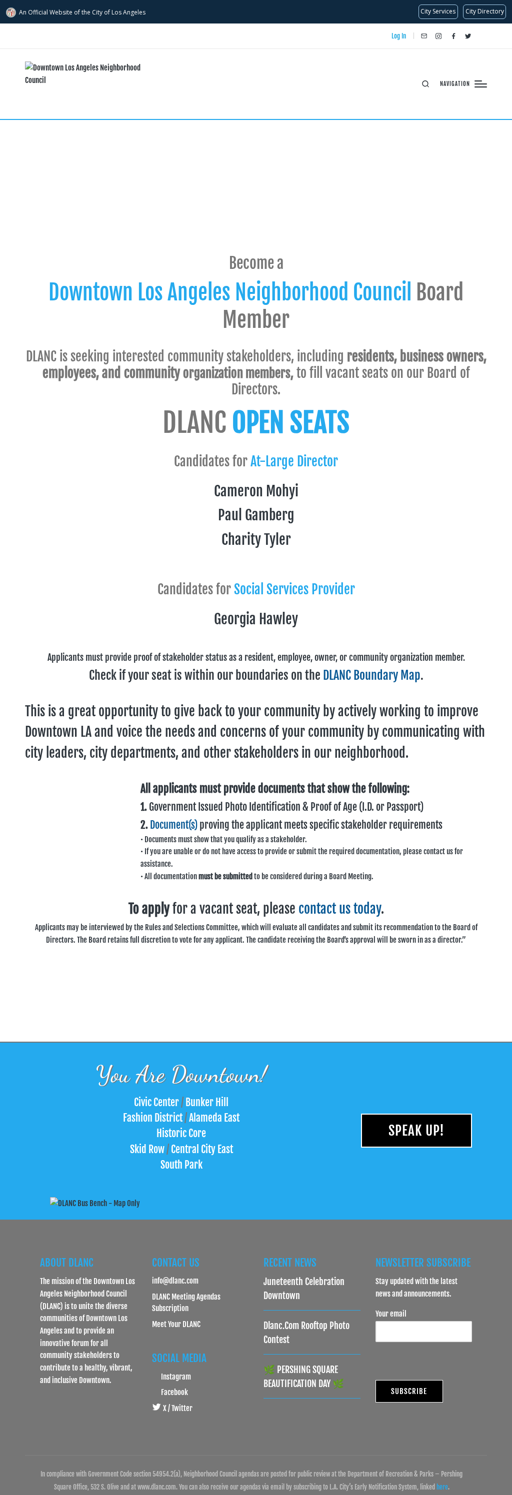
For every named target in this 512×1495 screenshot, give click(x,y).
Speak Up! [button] (416, 1130)
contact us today (339, 909)
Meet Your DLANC (176, 1324)
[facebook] (454, 36)
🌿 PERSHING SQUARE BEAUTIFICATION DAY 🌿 (304, 1377)
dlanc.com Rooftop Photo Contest (307, 1333)
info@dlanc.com (175, 1281)
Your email (391, 1314)
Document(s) (174, 825)
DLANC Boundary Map (371, 675)
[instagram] (438, 36)
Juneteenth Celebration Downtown (304, 1289)
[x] (468, 36)
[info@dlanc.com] (424, 36)
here (442, 1487)
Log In (399, 36)
